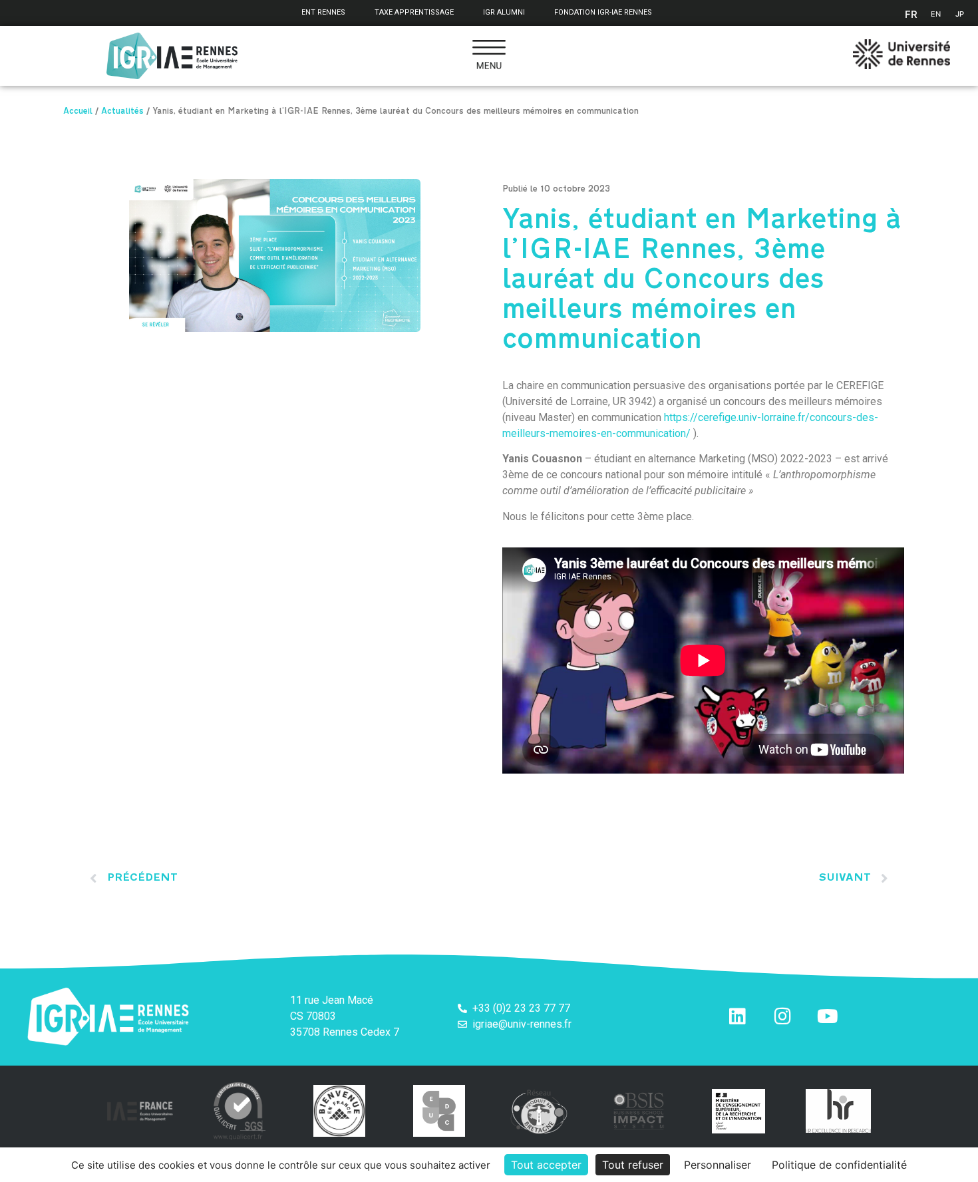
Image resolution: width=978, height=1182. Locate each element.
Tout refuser (632, 1164)
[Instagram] (782, 1016)
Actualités (122, 112)
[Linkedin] (737, 1016)
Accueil (77, 112)
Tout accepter (546, 1164)
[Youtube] (827, 1016)
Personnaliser (717, 1164)
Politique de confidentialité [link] (839, 1164)
